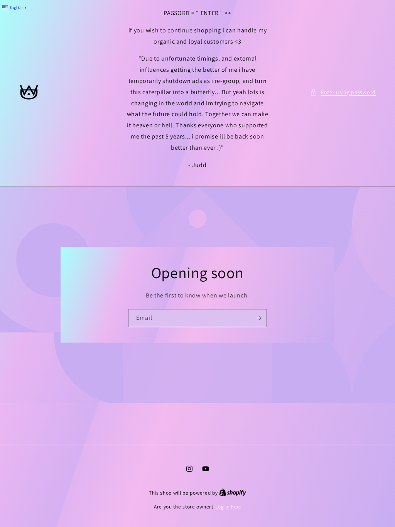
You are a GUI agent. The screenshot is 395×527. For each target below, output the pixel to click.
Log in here (228, 506)
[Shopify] (232, 493)
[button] (343, 92)
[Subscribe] (258, 318)
